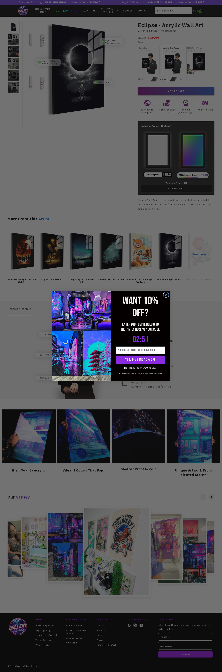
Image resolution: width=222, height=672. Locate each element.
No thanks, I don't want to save (140, 367)
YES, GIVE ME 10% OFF (140, 359)
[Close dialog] (166, 294)
